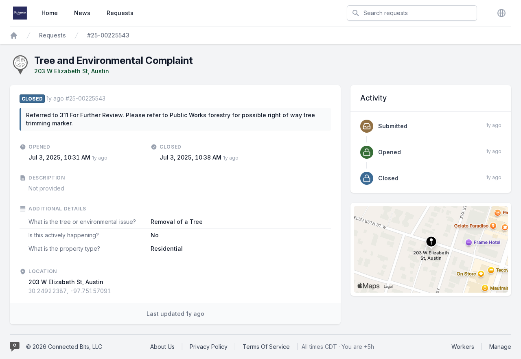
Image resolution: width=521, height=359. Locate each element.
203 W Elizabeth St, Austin (71, 71)
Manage (500, 346)
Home (50, 12)
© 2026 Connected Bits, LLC (64, 346)
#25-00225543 (108, 35)
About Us (162, 346)
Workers (462, 346)
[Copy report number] (109, 98)
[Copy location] (115, 291)
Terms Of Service (266, 346)
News (82, 12)
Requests (120, 12)
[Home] (14, 35)
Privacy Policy (209, 346)
